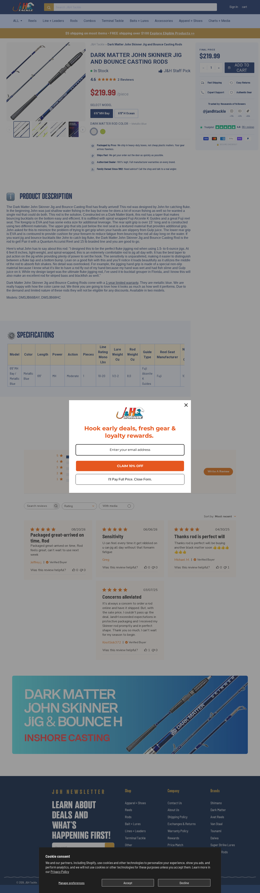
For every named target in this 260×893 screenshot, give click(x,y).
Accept (128, 883)
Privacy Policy (60, 871)
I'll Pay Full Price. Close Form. (130, 479)
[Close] (186, 405)
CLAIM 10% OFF (130, 466)
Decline (184, 883)
